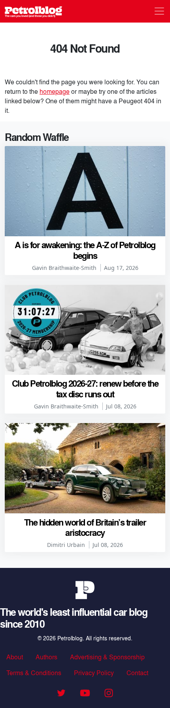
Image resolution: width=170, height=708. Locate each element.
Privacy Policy (94, 672)
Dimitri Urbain (66, 545)
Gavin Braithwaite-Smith (64, 267)
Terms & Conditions (33, 672)
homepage (55, 91)
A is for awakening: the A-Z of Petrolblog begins (85, 249)
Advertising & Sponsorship (107, 656)
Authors (46, 656)
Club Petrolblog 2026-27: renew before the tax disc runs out (85, 388)
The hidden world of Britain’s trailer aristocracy (85, 527)
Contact (137, 672)
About (14, 656)
